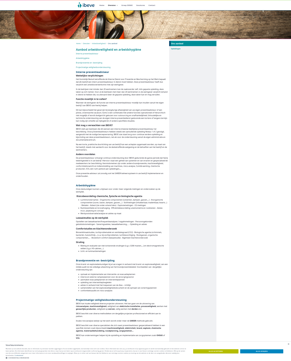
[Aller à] (86, 5)
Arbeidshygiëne (82, 58)
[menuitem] (101, 5)
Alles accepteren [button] (216, 351)
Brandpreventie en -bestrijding (89, 62)
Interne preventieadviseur (87, 53)
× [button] (288, 344)
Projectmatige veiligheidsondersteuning (93, 67)
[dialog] (145, 351)
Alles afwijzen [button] (262, 351)
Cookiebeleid (19, 355)
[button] (96, 358)
